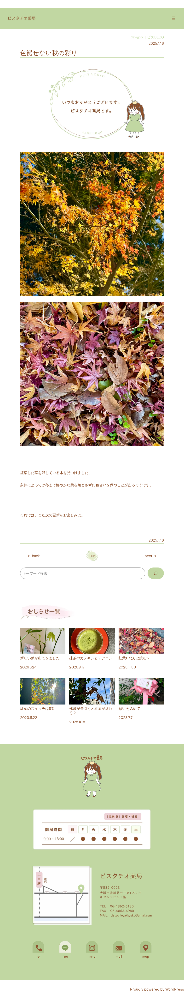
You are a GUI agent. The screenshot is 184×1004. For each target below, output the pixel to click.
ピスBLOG (155, 37)
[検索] (156, 573)
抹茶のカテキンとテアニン (90, 658)
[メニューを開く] (173, 18)
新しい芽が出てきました (40, 658)
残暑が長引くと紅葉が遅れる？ (90, 710)
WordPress (174, 989)
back (36, 556)
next (148, 556)
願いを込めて (129, 708)
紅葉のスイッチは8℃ (37, 708)
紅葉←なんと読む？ (134, 658)
